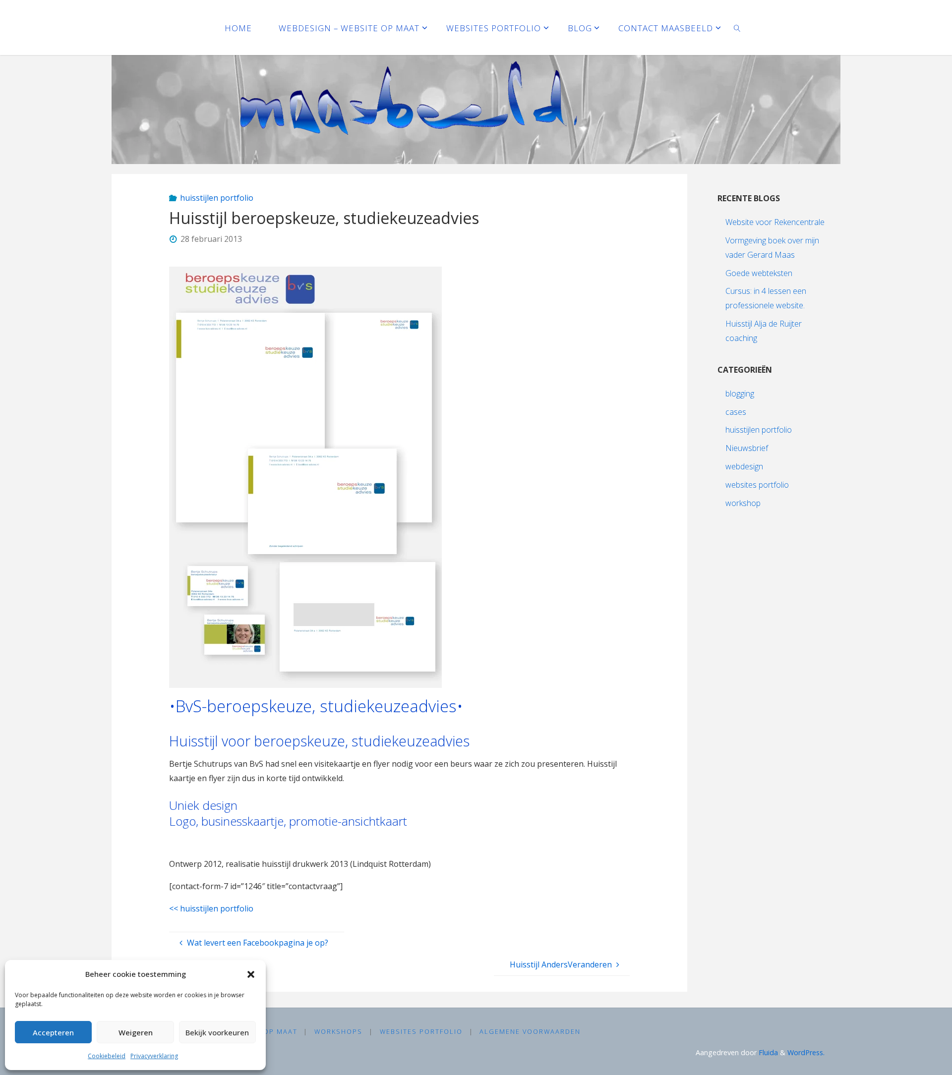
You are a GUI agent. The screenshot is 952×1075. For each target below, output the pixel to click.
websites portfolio (757, 484)
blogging (739, 393)
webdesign (744, 466)
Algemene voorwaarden (530, 1031)
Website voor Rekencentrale (775, 222)
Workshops (338, 1031)
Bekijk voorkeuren (217, 1032)
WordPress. (806, 1052)
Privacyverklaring (154, 1056)
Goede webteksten (758, 273)
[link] (737, 27)
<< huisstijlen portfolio (211, 908)
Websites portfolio (421, 1031)
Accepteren (53, 1032)
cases (735, 411)
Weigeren (136, 1032)
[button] (251, 974)
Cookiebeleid (106, 1056)
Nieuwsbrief (746, 448)
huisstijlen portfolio (216, 197)
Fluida (767, 1052)
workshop (743, 503)
